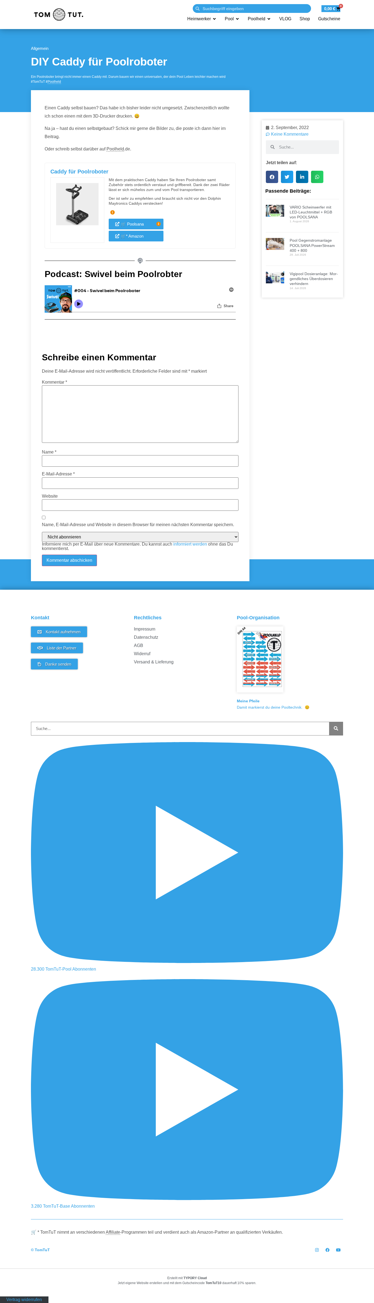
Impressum (144, 629)
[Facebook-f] (328, 1250)
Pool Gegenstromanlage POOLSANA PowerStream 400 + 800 (312, 245)
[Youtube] (338, 1250)
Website (50, 496)
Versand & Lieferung (154, 662)
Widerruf (142, 653)
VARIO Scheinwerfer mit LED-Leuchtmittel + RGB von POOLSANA (311, 212)
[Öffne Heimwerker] (214, 19)
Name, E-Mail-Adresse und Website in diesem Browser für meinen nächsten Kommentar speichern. (138, 525)
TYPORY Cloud (195, 1278)
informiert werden (190, 544)
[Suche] (336, 728)
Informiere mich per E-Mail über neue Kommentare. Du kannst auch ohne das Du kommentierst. (137, 546)
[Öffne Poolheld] (269, 19)
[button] (272, 177)
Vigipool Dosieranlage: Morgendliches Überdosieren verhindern (314, 279)
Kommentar (54, 382)
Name (49, 452)
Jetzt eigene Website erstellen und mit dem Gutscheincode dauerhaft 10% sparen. (187, 1283)
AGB (138, 645)
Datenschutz (146, 637)
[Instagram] (317, 1250)
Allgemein (39, 48)
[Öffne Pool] (237, 19)
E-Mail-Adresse (58, 474)
